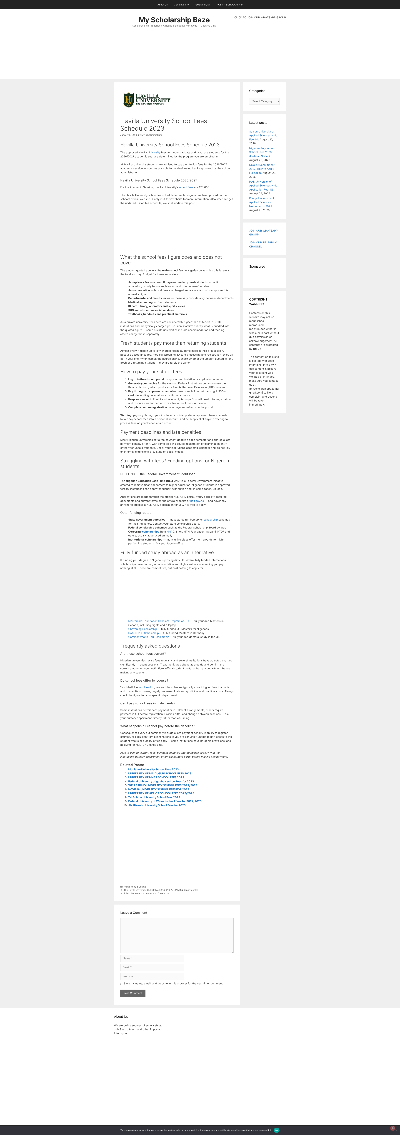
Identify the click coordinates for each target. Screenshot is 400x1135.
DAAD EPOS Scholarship (143, 633)
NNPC (170, 531)
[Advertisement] (260, 49)
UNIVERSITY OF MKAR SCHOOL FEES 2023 (156, 777)
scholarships (150, 531)
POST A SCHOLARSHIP (230, 4)
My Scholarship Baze (174, 19)
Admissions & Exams (135, 886)
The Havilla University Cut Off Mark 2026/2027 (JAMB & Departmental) (161, 890)
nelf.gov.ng (197, 500)
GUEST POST (202, 4)
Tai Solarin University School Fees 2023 (154, 797)
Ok (276, 1130)
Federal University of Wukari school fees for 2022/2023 (165, 801)
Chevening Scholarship (142, 629)
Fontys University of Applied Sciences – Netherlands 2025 (261, 202)
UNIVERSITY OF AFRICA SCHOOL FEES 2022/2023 (161, 793)
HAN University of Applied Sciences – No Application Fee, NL (263, 185)
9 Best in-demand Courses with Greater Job (147, 893)
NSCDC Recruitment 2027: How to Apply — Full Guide (263, 168)
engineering (146, 687)
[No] (396, 1130)
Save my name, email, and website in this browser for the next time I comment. (173, 983)
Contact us (180, 4)
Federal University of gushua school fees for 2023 (161, 781)
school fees (186, 187)
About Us (163, 4)
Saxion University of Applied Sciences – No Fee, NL (263, 135)
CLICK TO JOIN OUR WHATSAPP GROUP (260, 17)
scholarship (211, 519)
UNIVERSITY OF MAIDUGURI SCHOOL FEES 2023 (159, 773)
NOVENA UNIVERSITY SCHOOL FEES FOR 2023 (158, 789)
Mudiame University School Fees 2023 (153, 769)
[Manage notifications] (392, 1128)
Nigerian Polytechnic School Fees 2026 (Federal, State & (262, 152)
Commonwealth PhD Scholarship (148, 636)
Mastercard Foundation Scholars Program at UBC (159, 621)
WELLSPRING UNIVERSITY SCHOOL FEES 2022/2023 (162, 785)
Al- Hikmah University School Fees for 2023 (157, 805)
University (154, 152)
